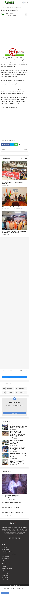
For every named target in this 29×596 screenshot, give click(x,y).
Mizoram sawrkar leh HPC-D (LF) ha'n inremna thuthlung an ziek (18, 455)
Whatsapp (16, 144)
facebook (9, 388)
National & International (9, 554)
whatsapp (21, 388)
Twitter (12, 144)
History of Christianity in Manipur (14, 512)
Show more (24, 158)
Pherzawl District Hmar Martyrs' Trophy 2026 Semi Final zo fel (18, 442)
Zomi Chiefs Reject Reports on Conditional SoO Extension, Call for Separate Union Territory (14, 182)
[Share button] (20, 144)
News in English (9, 7)
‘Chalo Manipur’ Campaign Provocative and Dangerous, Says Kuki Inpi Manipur (14, 232)
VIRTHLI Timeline (7, 568)
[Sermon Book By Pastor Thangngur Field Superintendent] (14, 484)
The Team (6, 571)
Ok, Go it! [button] (5, 593)
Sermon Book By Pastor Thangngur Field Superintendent (15, 496)
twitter (22, 392)
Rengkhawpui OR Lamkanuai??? (13, 502)
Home (2, 7)
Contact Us (6, 580)
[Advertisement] (14, 32)
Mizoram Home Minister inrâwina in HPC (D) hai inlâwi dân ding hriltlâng (17, 461)
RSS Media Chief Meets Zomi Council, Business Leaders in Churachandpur (12, 207)
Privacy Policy (17, 585)
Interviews (6, 556)
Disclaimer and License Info (12, 507)
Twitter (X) (6, 575)
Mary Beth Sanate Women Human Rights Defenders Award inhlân (17, 448)
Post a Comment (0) (14, 377)
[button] (27, 2)
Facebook (6, 144)
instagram (9, 392)
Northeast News (7, 552)
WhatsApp (6, 573)
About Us (5, 566)
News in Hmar (7, 547)
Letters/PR (6, 558)
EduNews (5, 561)
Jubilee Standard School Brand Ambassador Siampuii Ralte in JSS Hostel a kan (18, 426)
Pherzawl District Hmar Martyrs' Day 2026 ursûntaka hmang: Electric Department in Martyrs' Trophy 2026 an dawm (17, 434)
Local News (6, 549)
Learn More (11, 590)
